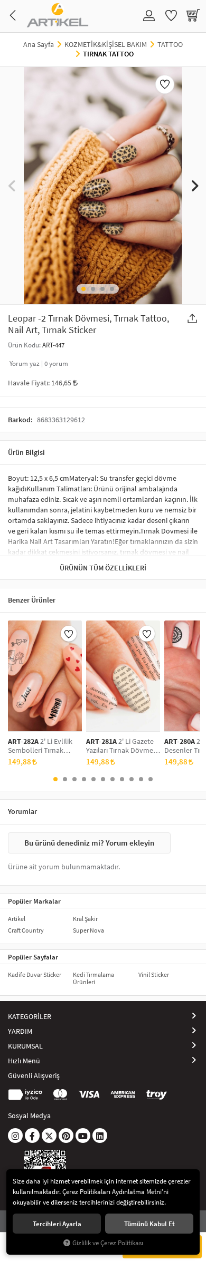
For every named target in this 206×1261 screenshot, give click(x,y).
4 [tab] (112, 289)
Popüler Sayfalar (33, 957)
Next (194, 186)
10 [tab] (141, 779)
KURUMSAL (25, 1046)
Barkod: (20, 419)
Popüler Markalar (34, 901)
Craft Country (26, 930)
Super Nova (88, 930)
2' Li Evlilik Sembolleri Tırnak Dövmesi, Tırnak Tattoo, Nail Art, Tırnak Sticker (43, 746)
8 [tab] (122, 779)
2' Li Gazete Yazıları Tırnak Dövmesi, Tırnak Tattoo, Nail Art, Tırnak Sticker (123, 746)
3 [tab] (102, 289)
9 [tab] (131, 779)
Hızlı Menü (24, 1060)
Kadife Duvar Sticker (34, 974)
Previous (12, 186)
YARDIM (20, 1031)
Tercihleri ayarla (57, 1223)
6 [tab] (103, 779)
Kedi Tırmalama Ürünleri (93, 978)
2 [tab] (93, 289)
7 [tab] (112, 779)
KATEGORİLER (29, 1016)
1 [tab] (83, 289)
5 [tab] (93, 779)
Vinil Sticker (153, 974)
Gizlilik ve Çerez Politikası (107, 1243)
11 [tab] (150, 779)
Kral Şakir (85, 919)
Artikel (16, 919)
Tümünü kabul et (149, 1223)
